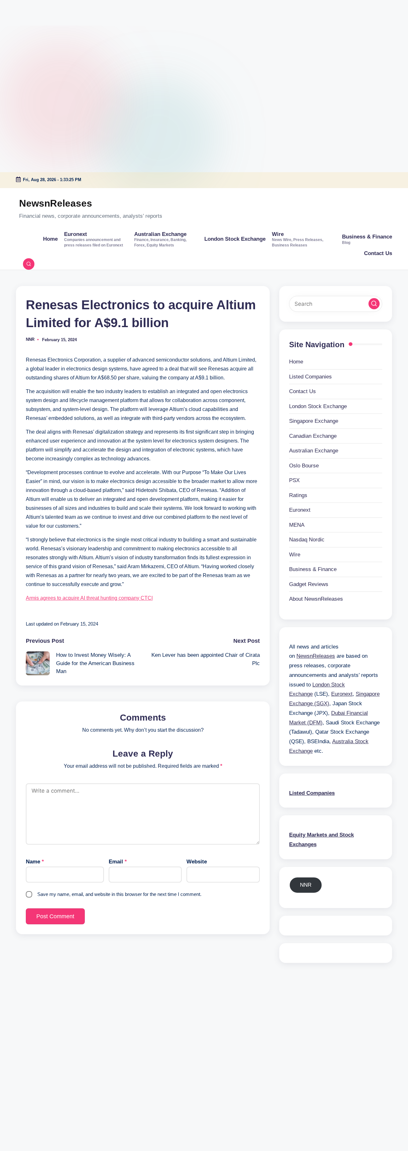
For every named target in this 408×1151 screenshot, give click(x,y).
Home (296, 362)
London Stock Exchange (318, 406)
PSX (294, 480)
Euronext (299, 510)
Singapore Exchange (313, 421)
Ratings (298, 495)
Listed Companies (310, 377)
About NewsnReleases (316, 599)
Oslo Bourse (304, 466)
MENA (296, 525)
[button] (374, 303)
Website (196, 862)
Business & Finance (313, 569)
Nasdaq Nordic (306, 540)
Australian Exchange (313, 451)
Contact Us (302, 391)
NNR (305, 885)
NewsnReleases (55, 203)
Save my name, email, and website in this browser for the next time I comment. (119, 894)
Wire (294, 555)
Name (35, 862)
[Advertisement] (40, 40)
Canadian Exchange (313, 436)
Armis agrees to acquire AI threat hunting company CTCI (89, 598)
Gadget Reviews (308, 584)
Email (118, 862)
